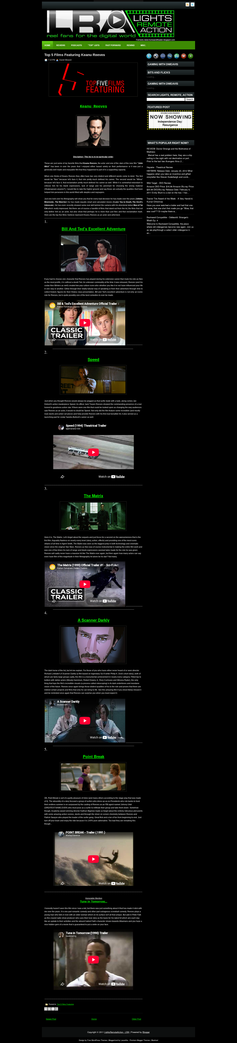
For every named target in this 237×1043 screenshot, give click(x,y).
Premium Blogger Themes (140, 1040)
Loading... (151, 76)
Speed (93, 359)
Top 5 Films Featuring (65, 1004)
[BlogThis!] (49, 1009)
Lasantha (124, 1040)
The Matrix (93, 495)
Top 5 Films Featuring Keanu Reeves (74, 55)
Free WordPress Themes (97, 1040)
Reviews (60, 45)
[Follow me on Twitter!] (193, 5)
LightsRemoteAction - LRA (116, 1032)
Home (47, 45)
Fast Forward (113, 45)
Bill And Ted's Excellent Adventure (93, 228)
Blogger (146, 1032)
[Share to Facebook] (56, 1009)
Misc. (143, 45)
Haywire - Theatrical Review (160, 167)
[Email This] (45, 1009)
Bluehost (154, 1040)
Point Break (93, 756)
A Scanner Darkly (93, 620)
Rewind (131, 45)
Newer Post (51, 1018)
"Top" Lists (93, 45)
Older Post (136, 1018)
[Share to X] (52, 1009)
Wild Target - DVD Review (159, 182)
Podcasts (76, 45)
